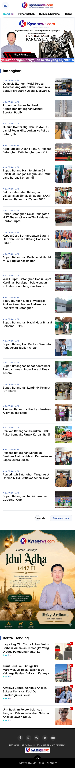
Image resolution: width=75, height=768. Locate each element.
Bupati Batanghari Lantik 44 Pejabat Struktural (26, 389)
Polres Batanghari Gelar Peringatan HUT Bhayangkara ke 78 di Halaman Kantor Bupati (26, 217)
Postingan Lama (61, 518)
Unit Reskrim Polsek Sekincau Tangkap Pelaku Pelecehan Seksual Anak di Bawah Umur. (26, 713)
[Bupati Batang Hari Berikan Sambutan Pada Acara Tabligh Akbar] (63, 347)
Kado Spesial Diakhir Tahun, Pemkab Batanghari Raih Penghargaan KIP (27, 150)
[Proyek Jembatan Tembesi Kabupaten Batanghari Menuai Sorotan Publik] (63, 108)
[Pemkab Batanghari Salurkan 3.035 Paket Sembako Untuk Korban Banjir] (63, 434)
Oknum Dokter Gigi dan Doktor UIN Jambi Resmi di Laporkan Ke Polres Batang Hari (26, 130)
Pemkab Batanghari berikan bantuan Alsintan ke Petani (27, 411)
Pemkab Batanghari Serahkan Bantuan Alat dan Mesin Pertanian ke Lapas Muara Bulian (27, 456)
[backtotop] (37, 758)
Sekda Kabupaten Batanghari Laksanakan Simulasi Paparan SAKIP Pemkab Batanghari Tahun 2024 (27, 195)
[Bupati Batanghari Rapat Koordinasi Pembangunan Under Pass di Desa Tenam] (63, 369)
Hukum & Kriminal (49, 13)
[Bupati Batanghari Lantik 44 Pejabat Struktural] (63, 390)
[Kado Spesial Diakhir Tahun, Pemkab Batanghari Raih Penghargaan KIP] (63, 152)
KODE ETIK (58, 745)
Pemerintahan (26, 13)
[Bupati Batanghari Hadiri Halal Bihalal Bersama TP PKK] (63, 325)
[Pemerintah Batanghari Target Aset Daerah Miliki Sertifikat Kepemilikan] (63, 477)
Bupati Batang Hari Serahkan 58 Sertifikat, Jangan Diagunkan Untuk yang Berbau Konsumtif (27, 174)
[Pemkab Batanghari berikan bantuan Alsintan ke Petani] (63, 412)
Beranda (37, 518)
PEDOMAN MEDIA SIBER (35, 745)
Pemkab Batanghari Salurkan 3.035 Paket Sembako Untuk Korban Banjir (27, 432)
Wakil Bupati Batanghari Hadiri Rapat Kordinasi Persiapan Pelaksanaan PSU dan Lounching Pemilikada (27, 282)
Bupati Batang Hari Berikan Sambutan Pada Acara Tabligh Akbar (27, 346)
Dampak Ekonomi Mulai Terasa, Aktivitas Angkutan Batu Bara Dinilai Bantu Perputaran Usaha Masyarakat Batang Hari (27, 87)
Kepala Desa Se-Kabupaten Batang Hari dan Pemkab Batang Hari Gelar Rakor (26, 239)
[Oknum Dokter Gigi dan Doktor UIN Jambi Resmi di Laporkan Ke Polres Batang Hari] (63, 130)
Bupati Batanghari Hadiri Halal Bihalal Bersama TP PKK (27, 324)
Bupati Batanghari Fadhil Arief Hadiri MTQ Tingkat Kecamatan (27, 259)
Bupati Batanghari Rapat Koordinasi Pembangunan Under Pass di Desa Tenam (26, 369)
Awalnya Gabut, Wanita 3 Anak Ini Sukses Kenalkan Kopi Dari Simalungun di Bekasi (25, 691)
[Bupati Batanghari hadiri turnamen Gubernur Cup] (63, 499)
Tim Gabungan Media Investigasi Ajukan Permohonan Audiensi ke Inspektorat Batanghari (24, 304)
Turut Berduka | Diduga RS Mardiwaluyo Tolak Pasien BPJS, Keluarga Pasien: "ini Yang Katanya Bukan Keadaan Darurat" (26, 669)
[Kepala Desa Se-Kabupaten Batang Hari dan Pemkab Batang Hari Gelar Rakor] (63, 238)
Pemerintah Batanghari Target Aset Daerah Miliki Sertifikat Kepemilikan (26, 476)
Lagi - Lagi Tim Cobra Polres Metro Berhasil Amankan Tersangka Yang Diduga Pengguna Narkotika (26, 648)
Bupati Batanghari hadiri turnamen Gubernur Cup (25, 498)
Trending (8, 13)
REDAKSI (14, 745)
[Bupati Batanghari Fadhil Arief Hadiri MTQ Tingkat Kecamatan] (63, 260)
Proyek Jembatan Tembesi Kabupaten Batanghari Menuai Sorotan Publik (23, 109)
